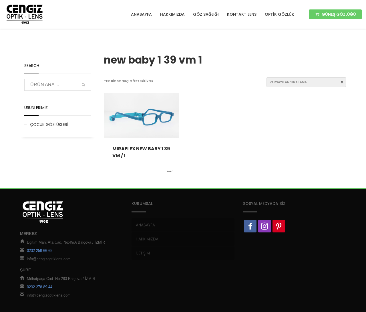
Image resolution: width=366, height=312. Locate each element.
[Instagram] (264, 226)
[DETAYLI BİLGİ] (170, 172)
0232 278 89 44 (39, 287)
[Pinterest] (278, 226)
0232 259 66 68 (39, 250)
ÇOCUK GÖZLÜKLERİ (49, 124)
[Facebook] (250, 226)
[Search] (83, 85)
